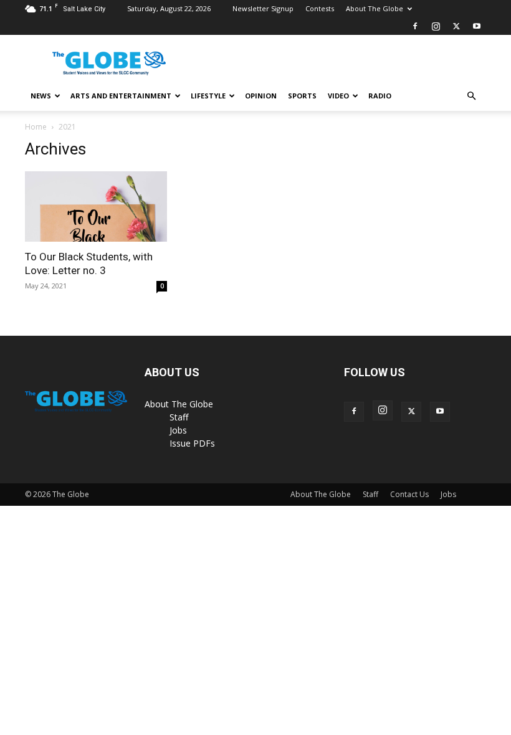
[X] (456, 26)
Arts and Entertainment (120, 95)
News (41, 95)
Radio (379, 95)
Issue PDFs (192, 443)
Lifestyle (208, 95)
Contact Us (409, 494)
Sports (302, 95)
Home (36, 126)
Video (338, 95)
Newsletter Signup (263, 8)
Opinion (261, 95)
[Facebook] (415, 26)
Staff (179, 417)
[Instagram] (435, 26)
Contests (319, 8)
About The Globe (374, 8)
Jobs (178, 430)
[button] (471, 96)
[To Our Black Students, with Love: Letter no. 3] (96, 206)
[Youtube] (476, 26)
